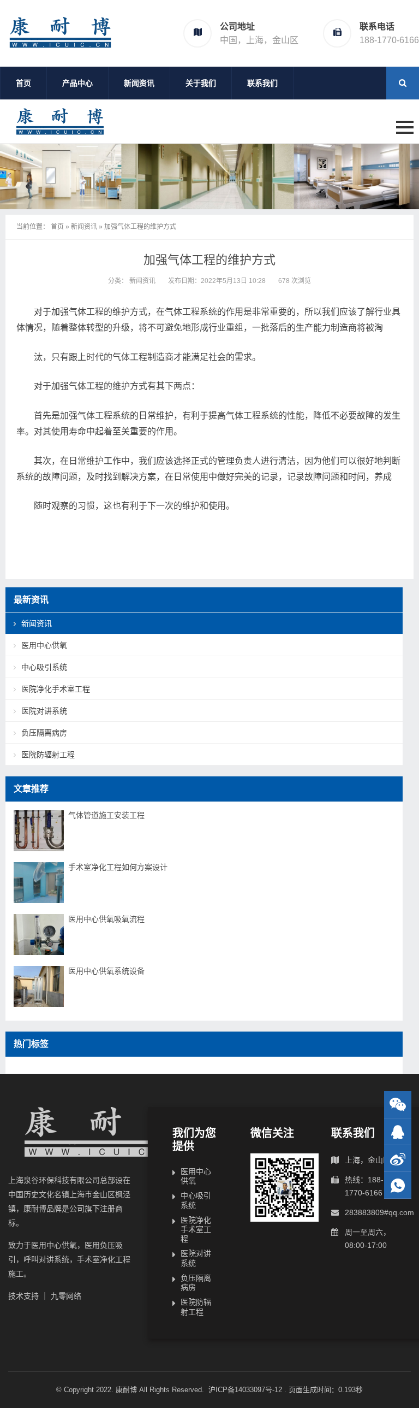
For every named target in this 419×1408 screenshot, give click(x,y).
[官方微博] (397, 1158)
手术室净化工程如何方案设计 (117, 867)
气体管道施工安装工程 (106, 815)
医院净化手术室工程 (55, 689)
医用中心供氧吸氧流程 (106, 919)
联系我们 (262, 83)
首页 (23, 83)
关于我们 (200, 83)
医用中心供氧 (44, 645)
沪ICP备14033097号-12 (246, 1390)
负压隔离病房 (44, 732)
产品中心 (77, 83)
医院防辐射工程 (48, 754)
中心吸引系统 (44, 667)
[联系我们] (397, 1131)
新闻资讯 (139, 83)
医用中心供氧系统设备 (106, 971)
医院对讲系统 (44, 710)
